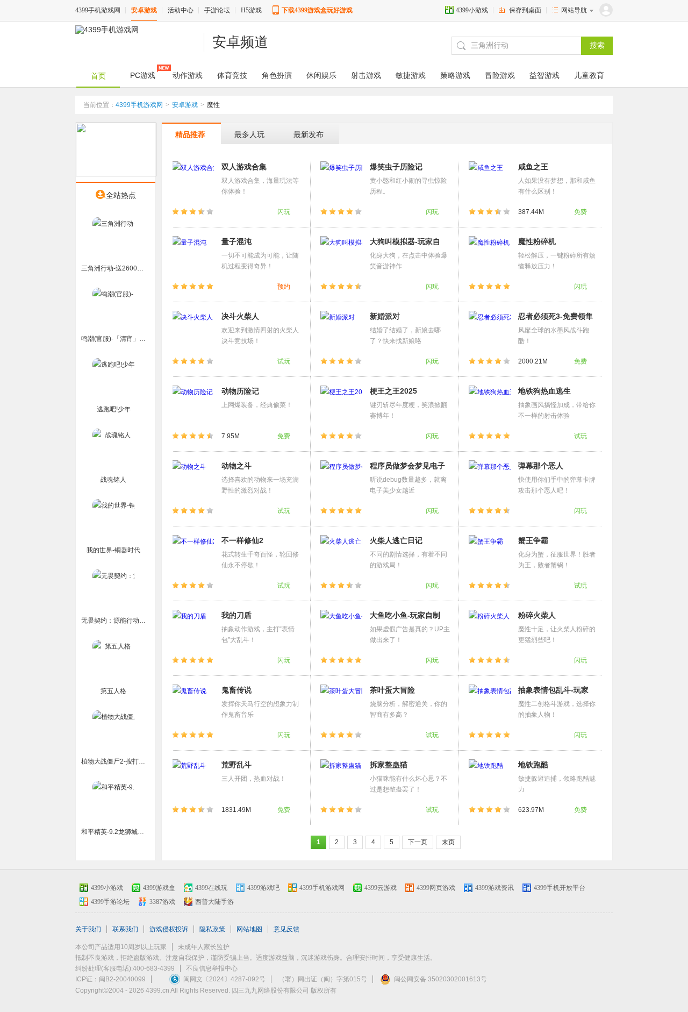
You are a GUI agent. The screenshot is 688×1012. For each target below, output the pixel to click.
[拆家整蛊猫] (341, 780)
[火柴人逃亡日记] (341, 555)
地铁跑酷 (533, 764)
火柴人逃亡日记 (396, 540)
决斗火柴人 (240, 316)
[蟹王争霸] (490, 555)
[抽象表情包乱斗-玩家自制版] (490, 705)
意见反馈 (286, 929)
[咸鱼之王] (490, 182)
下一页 (417, 842)
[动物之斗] (193, 481)
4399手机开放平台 (559, 888)
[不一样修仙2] (193, 555)
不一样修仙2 (242, 540)
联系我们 (125, 929)
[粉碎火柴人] (490, 630)
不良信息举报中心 (212, 968)
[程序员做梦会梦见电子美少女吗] (341, 481)
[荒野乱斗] (193, 780)
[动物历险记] (193, 406)
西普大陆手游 (214, 902)
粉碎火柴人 (537, 615)
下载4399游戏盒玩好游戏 (317, 10)
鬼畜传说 (236, 690)
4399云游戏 (380, 888)
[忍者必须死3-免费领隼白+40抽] (490, 331)
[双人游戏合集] (193, 182)
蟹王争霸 (533, 540)
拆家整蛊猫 (388, 764)
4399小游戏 (472, 10)
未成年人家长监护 (204, 947)
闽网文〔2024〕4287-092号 (224, 979)
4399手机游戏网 (97, 10)
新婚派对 (385, 316)
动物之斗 (236, 465)
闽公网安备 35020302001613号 (440, 979)
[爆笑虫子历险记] (341, 182)
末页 (448, 842)
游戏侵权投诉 (168, 929)
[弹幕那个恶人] (490, 481)
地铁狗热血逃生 (544, 391)
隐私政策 (212, 929)
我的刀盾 (236, 615)
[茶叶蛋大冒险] (341, 705)
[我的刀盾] (193, 630)
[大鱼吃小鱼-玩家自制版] (341, 630)
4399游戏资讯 (494, 888)
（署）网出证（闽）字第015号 (322, 979)
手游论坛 (217, 10)
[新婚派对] (341, 331)
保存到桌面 (525, 10)
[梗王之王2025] (341, 406)
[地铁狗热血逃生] (490, 406)
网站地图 (249, 929)
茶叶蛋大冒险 (392, 690)
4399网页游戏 (436, 888)
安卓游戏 (144, 10)
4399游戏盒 (159, 888)
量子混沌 (236, 241)
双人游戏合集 (244, 166)
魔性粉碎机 (537, 241)
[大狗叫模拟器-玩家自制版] (341, 256)
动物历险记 (240, 391)
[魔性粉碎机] (490, 256)
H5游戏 (251, 10)
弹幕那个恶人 (540, 465)
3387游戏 (162, 902)
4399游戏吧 (263, 888)
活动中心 (181, 10)
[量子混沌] (193, 256)
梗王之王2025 (393, 391)
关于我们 (88, 929)
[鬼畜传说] (193, 705)
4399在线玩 (211, 888)
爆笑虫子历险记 (396, 166)
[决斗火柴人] (193, 331)
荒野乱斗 (236, 764)
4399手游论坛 (110, 902)
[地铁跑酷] (490, 780)
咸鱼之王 (533, 166)
